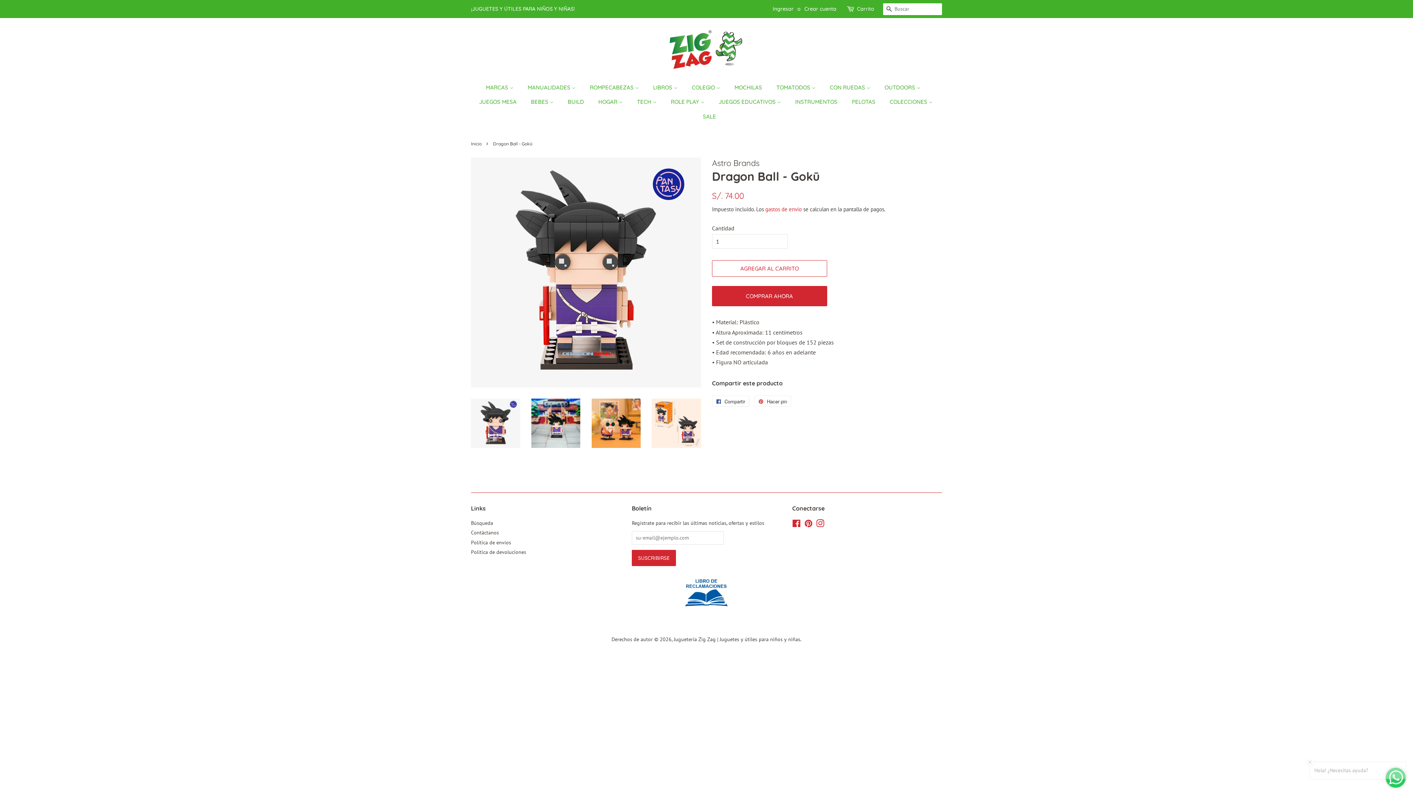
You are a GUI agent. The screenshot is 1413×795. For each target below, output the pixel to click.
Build (576, 101)
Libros (663, 87)
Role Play (686, 101)
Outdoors (901, 87)
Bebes (540, 101)
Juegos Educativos (748, 101)
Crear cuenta (820, 9)
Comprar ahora (769, 296)
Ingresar (783, 9)
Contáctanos (485, 532)
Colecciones (909, 101)
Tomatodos (794, 87)
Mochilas (748, 87)
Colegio (704, 87)
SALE (709, 116)
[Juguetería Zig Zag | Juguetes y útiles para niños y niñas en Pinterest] (808, 525)
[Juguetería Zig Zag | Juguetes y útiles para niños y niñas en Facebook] (796, 525)
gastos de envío (783, 209)
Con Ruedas (848, 87)
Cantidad (723, 228)
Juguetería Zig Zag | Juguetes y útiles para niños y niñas (737, 639)
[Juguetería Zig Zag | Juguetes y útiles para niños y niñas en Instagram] (820, 525)
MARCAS (498, 87)
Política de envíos (491, 542)
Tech (645, 101)
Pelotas (863, 101)
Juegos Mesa (498, 101)
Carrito (865, 9)
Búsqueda (482, 523)
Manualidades (550, 87)
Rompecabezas (612, 87)
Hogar (608, 101)
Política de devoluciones (498, 552)
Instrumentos (816, 101)
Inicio (476, 143)
